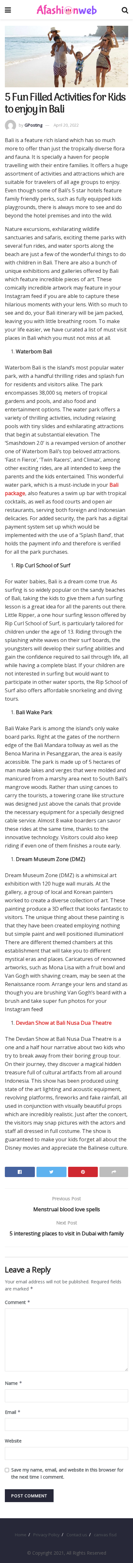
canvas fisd (105, 1535)
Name (13, 1383)
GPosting (33, 125)
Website (13, 1441)
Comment (17, 1302)
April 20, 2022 (66, 125)
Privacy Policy (46, 1535)
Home (20, 1535)
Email (13, 1412)
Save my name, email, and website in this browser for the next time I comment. (67, 1473)
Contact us (76, 1535)
